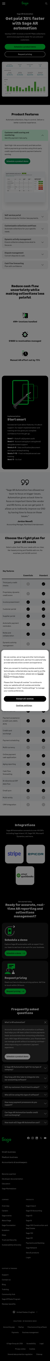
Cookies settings (24, 705)
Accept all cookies (25, 699)
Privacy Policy (18, 676)
